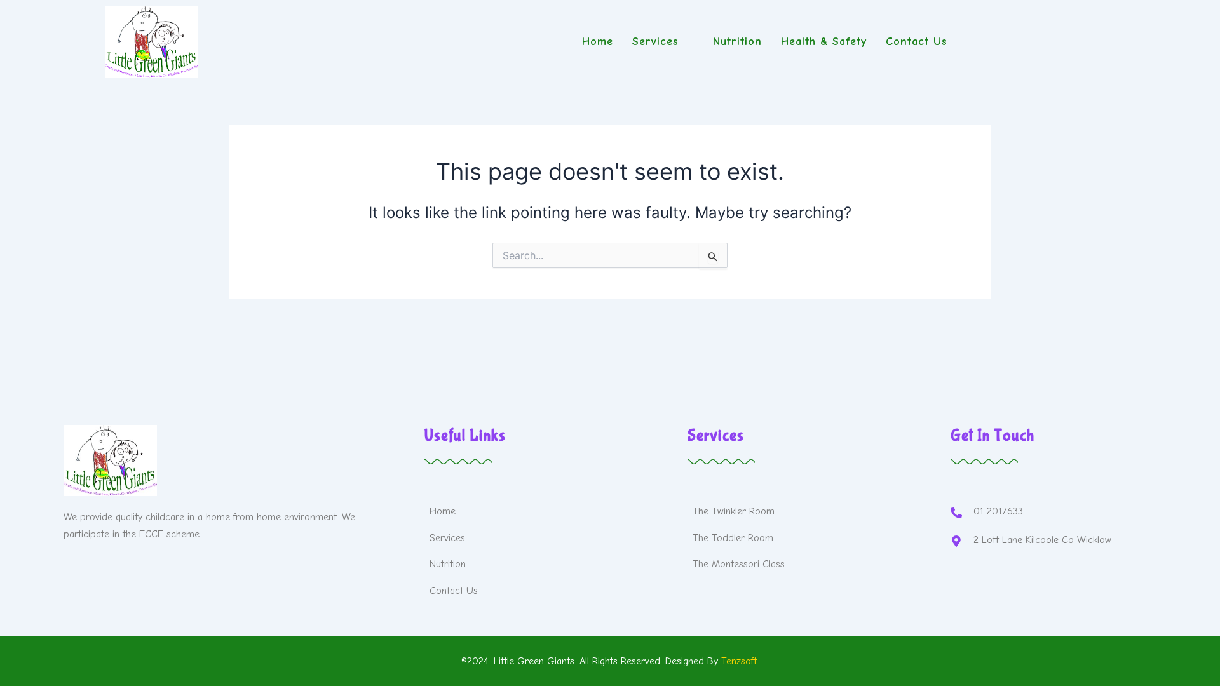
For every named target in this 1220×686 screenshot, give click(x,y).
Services (655, 41)
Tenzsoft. (740, 661)
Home (597, 41)
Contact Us (916, 41)
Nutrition (737, 41)
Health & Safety (824, 41)
